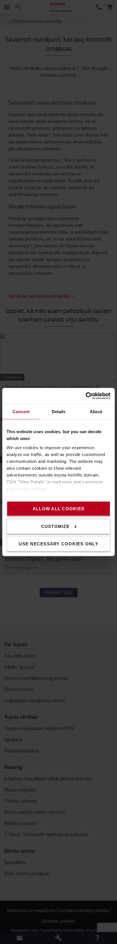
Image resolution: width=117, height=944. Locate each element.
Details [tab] (59, 411)
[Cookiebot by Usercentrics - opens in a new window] (85, 396)
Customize (55, 526)
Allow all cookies (58, 508)
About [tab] (96, 411)
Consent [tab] (21, 411)
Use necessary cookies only (58, 543)
